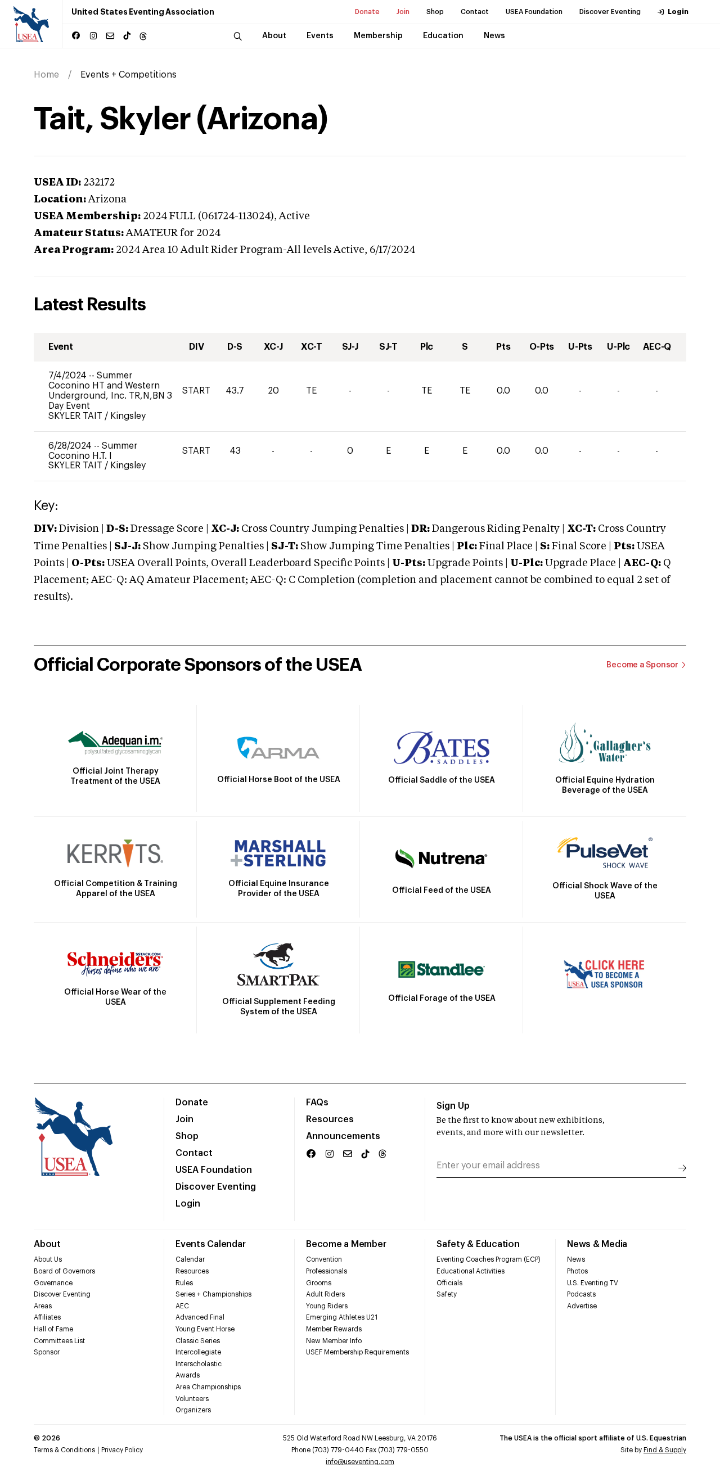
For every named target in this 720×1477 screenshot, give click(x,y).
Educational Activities (470, 1271)
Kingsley (128, 416)
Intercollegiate (198, 1352)
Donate (367, 11)
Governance (53, 1283)
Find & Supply (665, 1450)
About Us (48, 1259)
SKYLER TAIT (76, 416)
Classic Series (198, 1341)
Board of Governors (64, 1271)
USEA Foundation (534, 11)
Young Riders (327, 1306)
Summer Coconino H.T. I (92, 450)
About (47, 1244)
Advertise (582, 1306)
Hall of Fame (53, 1329)
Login (678, 11)
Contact (475, 11)
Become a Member (346, 1244)
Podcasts (581, 1294)
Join (403, 11)
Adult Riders (325, 1294)
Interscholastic (199, 1364)
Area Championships (208, 1387)
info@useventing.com (360, 1461)
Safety (446, 1294)
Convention (324, 1259)
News (576, 1259)
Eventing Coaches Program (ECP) (488, 1259)
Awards (188, 1375)
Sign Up (453, 1105)
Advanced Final (200, 1317)
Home (46, 74)
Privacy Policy (122, 1450)
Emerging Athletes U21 (341, 1317)
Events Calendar (210, 1244)
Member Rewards (334, 1329)
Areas (43, 1306)
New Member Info (334, 1341)
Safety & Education (478, 1244)
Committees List (59, 1341)
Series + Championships (213, 1294)
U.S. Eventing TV (592, 1283)
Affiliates (47, 1317)
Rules (184, 1283)
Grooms (318, 1283)
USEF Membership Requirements (357, 1352)
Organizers (193, 1410)
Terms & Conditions (64, 1450)
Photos (577, 1271)
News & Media (597, 1244)
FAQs (317, 1102)
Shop (435, 11)
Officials (449, 1283)
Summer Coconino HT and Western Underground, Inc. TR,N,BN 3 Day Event (110, 390)
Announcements (343, 1136)
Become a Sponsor (642, 665)
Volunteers (192, 1398)
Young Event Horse (205, 1329)
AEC (182, 1306)
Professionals (326, 1271)
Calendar (190, 1259)
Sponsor (47, 1352)
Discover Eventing (610, 11)
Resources (330, 1119)
